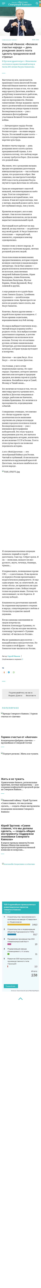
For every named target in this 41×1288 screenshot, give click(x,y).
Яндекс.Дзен (14, 695)
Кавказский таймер (9, 40)
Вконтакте (31, 695)
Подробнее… (10, 986)
